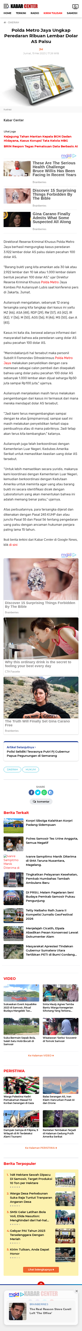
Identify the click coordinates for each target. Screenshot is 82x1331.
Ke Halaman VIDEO (40, 1055)
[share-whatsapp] (44, 792)
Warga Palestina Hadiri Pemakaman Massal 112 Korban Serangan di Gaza (19, 1100)
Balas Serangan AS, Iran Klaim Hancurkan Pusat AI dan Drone (59, 1100)
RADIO (35, 13)
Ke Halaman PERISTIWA (40, 1147)
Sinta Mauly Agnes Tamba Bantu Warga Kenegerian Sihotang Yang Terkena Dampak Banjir (58, 1008)
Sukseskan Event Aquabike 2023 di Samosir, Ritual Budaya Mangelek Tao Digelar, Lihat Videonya (20, 1008)
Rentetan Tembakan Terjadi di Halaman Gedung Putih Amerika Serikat (59, 1133)
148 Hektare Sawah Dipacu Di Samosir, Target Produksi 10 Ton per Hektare (31, 1179)
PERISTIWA (14, 1071)
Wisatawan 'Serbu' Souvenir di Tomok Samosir (60, 1039)
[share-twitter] (38, 792)
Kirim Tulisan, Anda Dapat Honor (29, 1251)
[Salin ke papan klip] (50, 792)
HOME (7, 13)
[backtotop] (41, 1285)
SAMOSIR (73, 13)
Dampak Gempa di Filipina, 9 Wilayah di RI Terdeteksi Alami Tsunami (21, 1133)
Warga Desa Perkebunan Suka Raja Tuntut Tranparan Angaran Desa (31, 1198)
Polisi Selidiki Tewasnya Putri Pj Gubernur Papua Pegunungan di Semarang (38, 754)
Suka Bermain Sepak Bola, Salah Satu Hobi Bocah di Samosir (19, 1041)
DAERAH (12, 769)
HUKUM (31, 769)
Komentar (43, 801)
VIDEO (10, 979)
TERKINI (21, 13)
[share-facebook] (31, 792)
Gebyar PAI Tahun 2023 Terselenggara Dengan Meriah (27, 1235)
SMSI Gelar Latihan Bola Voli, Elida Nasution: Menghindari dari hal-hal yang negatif (28, 1216)
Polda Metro (50, 282)
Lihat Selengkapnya (40, 1269)
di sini (13, 544)
